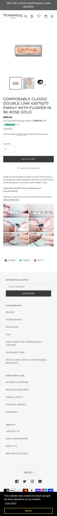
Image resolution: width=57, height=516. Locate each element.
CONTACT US (12, 431)
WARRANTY (12, 412)
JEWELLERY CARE (15, 352)
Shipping (20, 134)
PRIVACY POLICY (14, 397)
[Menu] (52, 16)
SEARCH (10, 312)
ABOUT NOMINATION (17, 438)
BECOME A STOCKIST (17, 453)
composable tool (11, 199)
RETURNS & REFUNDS (17, 389)
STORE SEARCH (14, 319)
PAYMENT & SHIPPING (17, 382)
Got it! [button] (28, 511)
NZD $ (27, 472)
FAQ (8, 334)
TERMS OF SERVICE (16, 404)
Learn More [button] (11, 503)
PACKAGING (12, 327)
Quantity (7, 144)
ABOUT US (11, 446)
